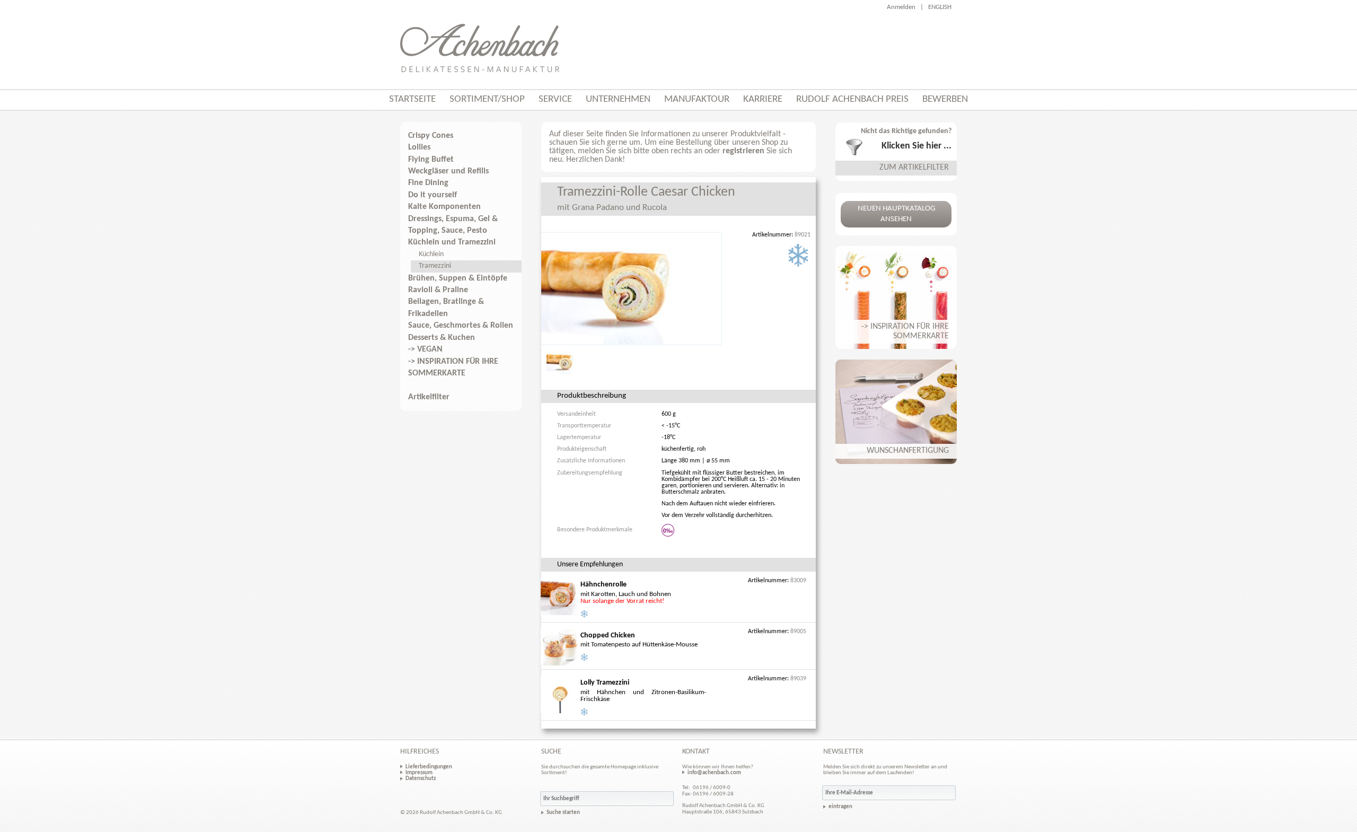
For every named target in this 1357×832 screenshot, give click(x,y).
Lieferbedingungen (429, 767)
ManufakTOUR (696, 99)
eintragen (840, 807)
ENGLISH (939, 7)
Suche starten (563, 813)
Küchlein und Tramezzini (452, 242)
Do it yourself (432, 195)
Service (555, 99)
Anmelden (901, 7)
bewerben (945, 99)
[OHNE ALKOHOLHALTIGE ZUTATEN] (669, 530)
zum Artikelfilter (914, 167)
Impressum (419, 772)
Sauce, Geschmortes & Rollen (460, 325)
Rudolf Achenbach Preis (852, 99)
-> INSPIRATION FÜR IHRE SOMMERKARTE (453, 367)
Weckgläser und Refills (448, 171)
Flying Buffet (431, 159)
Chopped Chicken (607, 636)
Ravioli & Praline (438, 290)
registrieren (743, 151)
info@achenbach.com (714, 772)
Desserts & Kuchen (441, 338)
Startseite (412, 99)
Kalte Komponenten (444, 207)
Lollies (419, 147)
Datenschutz (421, 778)
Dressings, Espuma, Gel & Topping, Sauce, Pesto (453, 225)
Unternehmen (618, 99)
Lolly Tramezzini (604, 683)
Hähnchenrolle (603, 585)
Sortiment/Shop (487, 99)
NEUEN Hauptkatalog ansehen (896, 214)
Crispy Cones (430, 136)
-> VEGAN (425, 349)
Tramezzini (435, 266)
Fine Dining (428, 183)
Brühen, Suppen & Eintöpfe (457, 278)
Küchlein (431, 254)
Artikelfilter (429, 397)
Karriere (762, 99)
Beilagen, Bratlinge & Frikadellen (446, 307)
